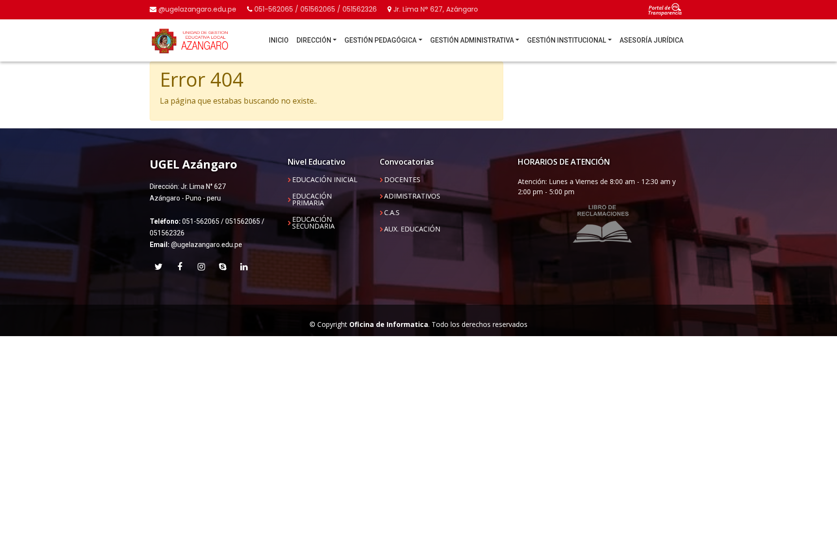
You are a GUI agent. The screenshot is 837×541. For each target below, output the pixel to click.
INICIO (279, 40)
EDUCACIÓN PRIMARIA (312, 199)
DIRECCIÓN (313, 40)
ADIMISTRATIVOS (412, 196)
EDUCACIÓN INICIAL (324, 179)
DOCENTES (402, 179)
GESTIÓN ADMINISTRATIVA (472, 40)
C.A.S (392, 212)
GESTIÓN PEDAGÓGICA (380, 40)
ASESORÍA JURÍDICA (651, 40)
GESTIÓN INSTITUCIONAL (566, 40)
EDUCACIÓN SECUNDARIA (313, 223)
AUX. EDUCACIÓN (412, 229)
